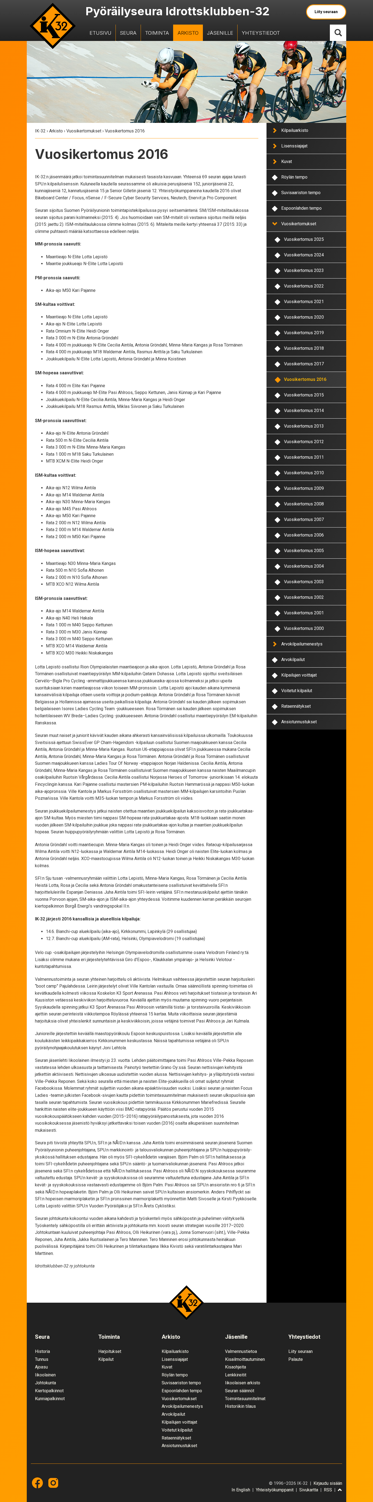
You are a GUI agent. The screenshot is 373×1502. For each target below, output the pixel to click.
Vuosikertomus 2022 (304, 286)
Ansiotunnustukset (299, 721)
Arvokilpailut (293, 659)
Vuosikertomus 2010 (304, 472)
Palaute (295, 1359)
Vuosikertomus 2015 (304, 395)
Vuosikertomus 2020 (304, 317)
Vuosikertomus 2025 (304, 239)
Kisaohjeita (235, 1367)
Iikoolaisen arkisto (242, 1382)
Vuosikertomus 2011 (304, 457)
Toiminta (157, 33)
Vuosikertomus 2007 (304, 519)
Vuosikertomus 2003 (304, 581)
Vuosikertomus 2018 (304, 348)
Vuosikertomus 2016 (305, 379)
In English (241, 1489)
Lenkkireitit (235, 1374)
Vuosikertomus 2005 (304, 550)
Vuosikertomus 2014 (304, 410)
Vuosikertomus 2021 (304, 301)
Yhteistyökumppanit (275, 1489)
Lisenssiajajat (294, 146)
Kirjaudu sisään (327, 1483)
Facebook (37, 1482)
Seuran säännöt (239, 1390)
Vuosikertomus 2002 (304, 597)
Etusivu (100, 33)
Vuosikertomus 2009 (304, 488)
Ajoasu (41, 1367)
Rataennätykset (296, 706)
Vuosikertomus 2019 (304, 332)
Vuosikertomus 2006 (304, 535)
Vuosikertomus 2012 (304, 441)
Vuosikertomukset (83, 131)
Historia (42, 1351)
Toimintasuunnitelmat (245, 1398)
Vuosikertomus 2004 (304, 566)
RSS (328, 1489)
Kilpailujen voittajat (299, 675)
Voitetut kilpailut (296, 690)
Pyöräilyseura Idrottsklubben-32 (177, 11)
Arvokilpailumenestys (301, 644)
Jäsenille (220, 33)
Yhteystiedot (261, 33)
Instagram (53, 1482)
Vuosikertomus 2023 (304, 270)
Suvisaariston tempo (301, 192)
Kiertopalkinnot (49, 1390)
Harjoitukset (109, 1351)
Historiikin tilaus (240, 1406)
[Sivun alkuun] (340, 1490)
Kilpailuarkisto (294, 130)
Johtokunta (45, 1382)
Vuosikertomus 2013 (304, 426)
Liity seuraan (326, 12)
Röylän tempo (294, 177)
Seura (128, 33)
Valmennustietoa (241, 1351)
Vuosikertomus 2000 (304, 628)
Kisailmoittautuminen (245, 1359)
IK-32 (53, 26)
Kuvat (286, 161)
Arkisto (188, 33)
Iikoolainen (45, 1374)
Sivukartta (308, 1489)
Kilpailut (106, 1359)
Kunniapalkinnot (50, 1398)
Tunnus (41, 1359)
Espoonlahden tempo (301, 208)
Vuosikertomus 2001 (304, 612)
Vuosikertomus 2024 (304, 254)
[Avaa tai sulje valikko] (274, 130)
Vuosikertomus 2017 (304, 363)
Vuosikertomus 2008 (304, 503)
